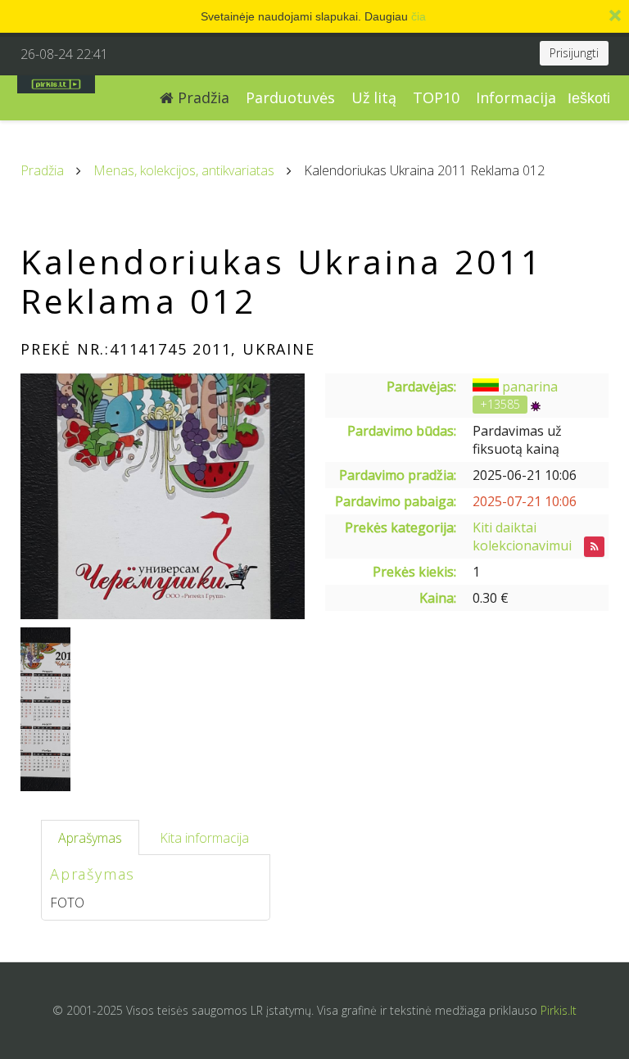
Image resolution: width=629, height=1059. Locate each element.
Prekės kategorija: (400, 527)
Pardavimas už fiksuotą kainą (517, 440)
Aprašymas (90, 838)
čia (418, 16)
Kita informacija (204, 838)
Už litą (373, 97)
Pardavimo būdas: (401, 431)
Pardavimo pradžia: (397, 475)
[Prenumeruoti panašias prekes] (594, 546)
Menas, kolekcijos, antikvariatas (183, 170)
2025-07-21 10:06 (525, 501)
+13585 (500, 404)
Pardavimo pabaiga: (395, 501)
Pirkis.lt (559, 1010)
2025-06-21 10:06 (525, 475)
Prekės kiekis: (414, 572)
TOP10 (436, 97)
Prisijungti (574, 53)
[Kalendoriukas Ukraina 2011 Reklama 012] (162, 496)
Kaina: (437, 598)
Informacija (516, 97)
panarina (530, 387)
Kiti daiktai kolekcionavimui (522, 536)
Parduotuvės (290, 97)
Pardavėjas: (421, 387)
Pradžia (201, 97)
